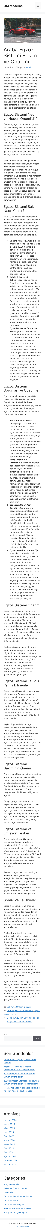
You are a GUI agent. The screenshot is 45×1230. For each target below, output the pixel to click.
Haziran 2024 (10, 1164)
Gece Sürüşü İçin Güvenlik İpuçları (23, 1018)
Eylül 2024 (9, 1152)
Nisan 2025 (9, 1128)
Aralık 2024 (9, 1140)
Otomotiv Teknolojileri (14, 1204)
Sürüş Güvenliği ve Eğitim (16, 1212)
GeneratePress (22, 1226)
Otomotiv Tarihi (11, 1200)
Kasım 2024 (9, 1144)
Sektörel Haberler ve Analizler (18, 1208)
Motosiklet (9, 1192)
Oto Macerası (13, 6)
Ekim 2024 (9, 1148)
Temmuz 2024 (11, 1160)
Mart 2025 (9, 1132)
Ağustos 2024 (10, 1156)
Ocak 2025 (9, 1136)
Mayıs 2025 (9, 1124)
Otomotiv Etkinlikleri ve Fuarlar (18, 1196)
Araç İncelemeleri (12, 1184)
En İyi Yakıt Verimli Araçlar (19, 1021)
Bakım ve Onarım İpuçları (19, 1007)
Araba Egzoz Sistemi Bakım (20, 1010)
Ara (5, 1034)
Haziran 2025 (10, 1120)
